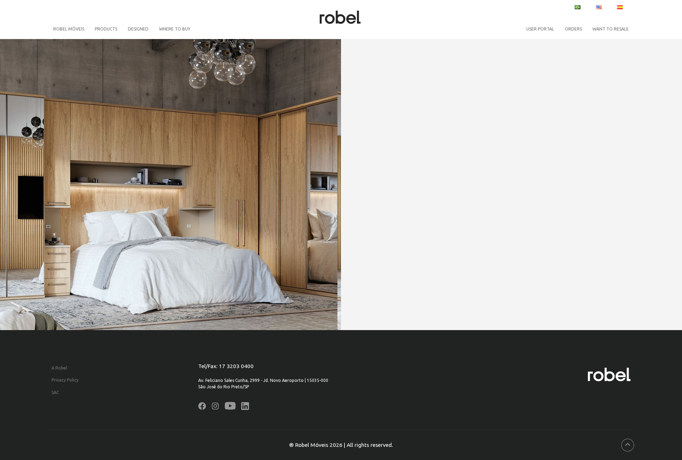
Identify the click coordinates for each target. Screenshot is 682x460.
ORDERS (573, 29)
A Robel (59, 368)
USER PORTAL (540, 29)
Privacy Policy (65, 380)
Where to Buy (174, 29)
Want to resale (610, 29)
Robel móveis (68, 29)
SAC (55, 392)
